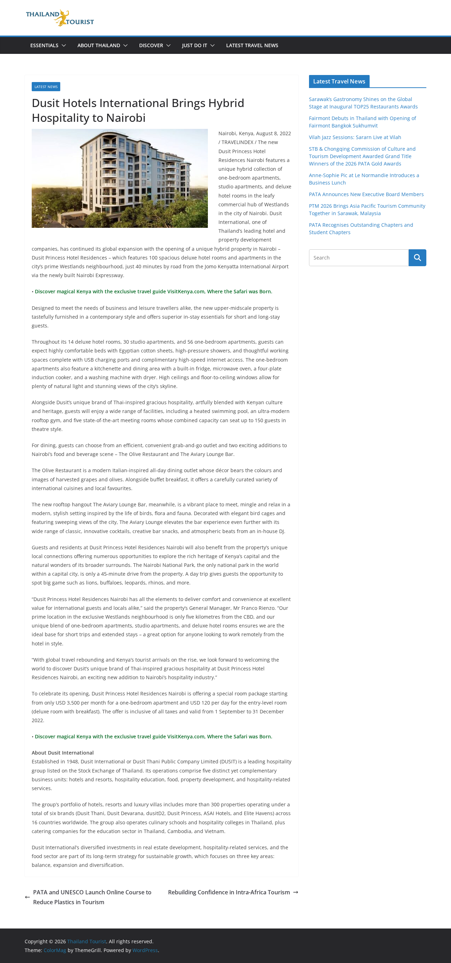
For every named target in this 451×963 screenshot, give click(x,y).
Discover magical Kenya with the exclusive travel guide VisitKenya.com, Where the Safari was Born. (152, 291)
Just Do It (194, 45)
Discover (151, 45)
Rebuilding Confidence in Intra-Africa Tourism (229, 892)
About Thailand (99, 45)
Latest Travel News (252, 45)
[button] (62, 45)
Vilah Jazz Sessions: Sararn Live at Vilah (355, 137)
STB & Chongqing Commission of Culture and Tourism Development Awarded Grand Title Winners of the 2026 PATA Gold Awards (362, 156)
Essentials (44, 45)
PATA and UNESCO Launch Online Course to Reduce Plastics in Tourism (92, 897)
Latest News (46, 86)
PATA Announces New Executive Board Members (366, 194)
